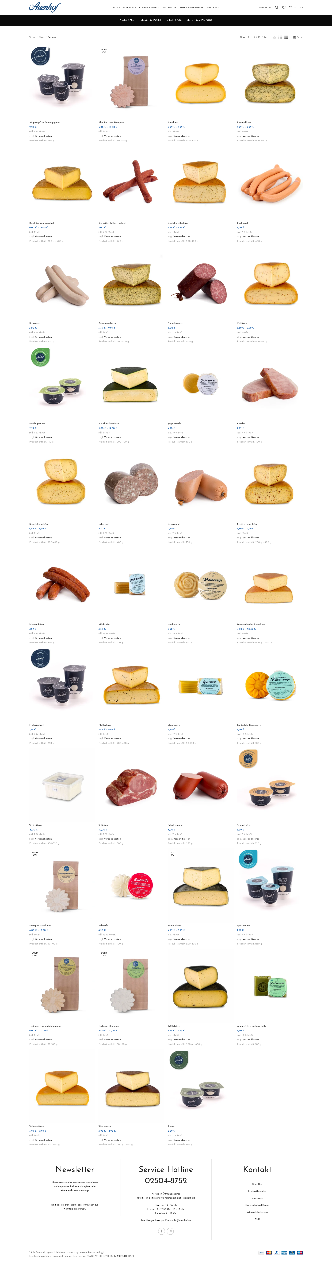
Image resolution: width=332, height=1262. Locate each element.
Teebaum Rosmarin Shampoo (45, 1026)
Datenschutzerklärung (257, 1205)
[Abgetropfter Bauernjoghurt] (62, 82)
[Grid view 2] (274, 37)
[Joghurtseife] (201, 383)
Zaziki (171, 1126)
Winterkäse (104, 1126)
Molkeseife (174, 624)
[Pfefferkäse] (131, 685)
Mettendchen (36, 624)
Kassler (241, 423)
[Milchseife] (131, 584)
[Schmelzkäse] (270, 785)
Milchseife (103, 624)
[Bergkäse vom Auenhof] (62, 183)
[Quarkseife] (201, 685)
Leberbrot (103, 524)
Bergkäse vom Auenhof (41, 223)
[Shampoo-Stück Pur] (62, 885)
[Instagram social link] (170, 1231)
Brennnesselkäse (107, 323)
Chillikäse (242, 323)
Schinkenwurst (175, 825)
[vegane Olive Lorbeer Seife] (270, 986)
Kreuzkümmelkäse (38, 524)
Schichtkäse (35, 825)
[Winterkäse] (131, 1086)
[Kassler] (270, 383)
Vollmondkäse (36, 1126)
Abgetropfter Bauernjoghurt (44, 122)
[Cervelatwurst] (201, 283)
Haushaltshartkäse (108, 423)
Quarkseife (174, 725)
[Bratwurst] (62, 283)
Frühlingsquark (37, 423)
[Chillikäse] (270, 283)
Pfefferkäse (104, 725)
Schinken (103, 825)
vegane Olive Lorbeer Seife (251, 1026)
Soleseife (103, 925)
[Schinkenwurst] (201, 785)
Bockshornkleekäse (178, 223)
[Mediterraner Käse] (270, 484)
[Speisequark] (270, 885)
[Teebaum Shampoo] (131, 986)
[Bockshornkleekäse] (201, 183)
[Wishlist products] (283, 7)
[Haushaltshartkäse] (131, 383)
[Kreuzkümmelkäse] (62, 484)
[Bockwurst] (270, 183)
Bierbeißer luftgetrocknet (112, 223)
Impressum (257, 1198)
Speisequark (243, 925)
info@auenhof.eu (181, 1220)
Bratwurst (34, 323)
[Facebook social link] (161, 1231)
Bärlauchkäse (244, 122)
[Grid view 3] (280, 37)
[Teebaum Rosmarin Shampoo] (62, 986)
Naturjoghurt (36, 725)
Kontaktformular (257, 1191)
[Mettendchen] (62, 584)
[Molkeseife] (201, 584)
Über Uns (257, 1184)
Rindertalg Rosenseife (249, 725)
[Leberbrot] (131, 484)
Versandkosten (43, 136)
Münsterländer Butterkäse (251, 624)
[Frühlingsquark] (62, 383)
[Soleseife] (131, 885)
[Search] (276, 7)
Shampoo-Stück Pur (40, 925)
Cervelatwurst (175, 323)
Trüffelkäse (174, 1026)
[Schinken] (131, 785)
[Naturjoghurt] (62, 685)
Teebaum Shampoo (108, 1026)
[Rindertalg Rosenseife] (270, 685)
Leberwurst (174, 524)
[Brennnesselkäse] (131, 283)
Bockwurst (242, 223)
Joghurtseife (174, 423)
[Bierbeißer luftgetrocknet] (131, 183)
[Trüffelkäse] (201, 986)
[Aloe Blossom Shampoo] (131, 82)
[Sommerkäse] (201, 885)
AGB (257, 1219)
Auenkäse (173, 122)
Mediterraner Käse (247, 524)
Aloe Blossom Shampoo (111, 122)
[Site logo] (45, 7)
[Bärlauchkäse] (270, 82)
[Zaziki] (201, 1086)
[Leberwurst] (201, 484)
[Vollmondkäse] (62, 1086)
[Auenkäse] (201, 82)
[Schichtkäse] (62, 785)
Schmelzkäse (244, 825)
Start (32, 37)
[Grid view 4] (286, 37)
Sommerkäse (174, 925)
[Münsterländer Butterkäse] (270, 584)
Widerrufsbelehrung (257, 1212)
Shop (41, 37)
